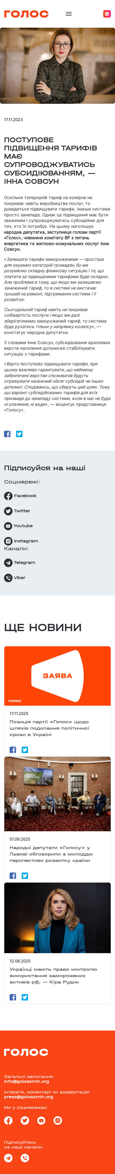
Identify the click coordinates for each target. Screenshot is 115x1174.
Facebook (24, 495)
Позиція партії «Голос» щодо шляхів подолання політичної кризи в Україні (49, 728)
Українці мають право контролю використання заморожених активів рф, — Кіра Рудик (53, 976)
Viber (19, 577)
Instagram (25, 541)
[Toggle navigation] (69, 14)
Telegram (24, 562)
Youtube (22, 525)
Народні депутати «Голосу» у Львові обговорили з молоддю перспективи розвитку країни (51, 854)
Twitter (21, 511)
